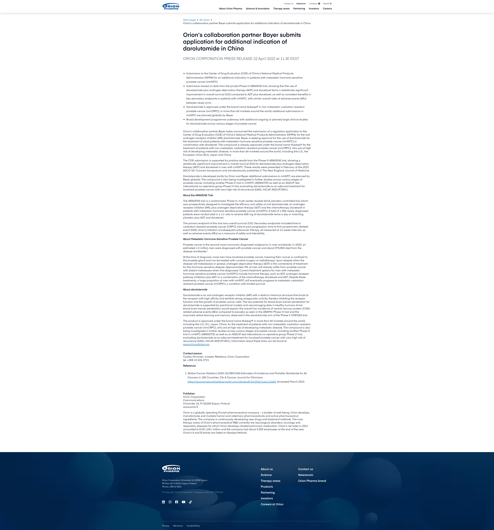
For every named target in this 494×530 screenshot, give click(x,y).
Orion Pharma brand (312, 481)
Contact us (288, 3)
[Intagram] (170, 502)
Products (267, 486)
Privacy (165, 525)
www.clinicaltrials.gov (196, 344)
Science (266, 475)
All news (204, 19)
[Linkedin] (163, 502)
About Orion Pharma (230, 8)
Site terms (178, 525)
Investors (314, 8)
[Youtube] (183, 502)
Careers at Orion (272, 504)
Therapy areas (281, 8)
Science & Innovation (258, 8)
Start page (189, 19)
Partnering (299, 8)
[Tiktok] (190, 502)
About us (267, 469)
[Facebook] (176, 502)
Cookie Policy (193, 525)
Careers (327, 8)
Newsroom (301, 3)
